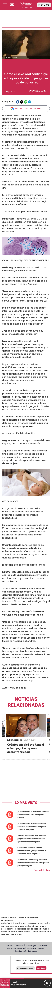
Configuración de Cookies (26, 951)
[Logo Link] (26, 5)
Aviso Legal (31, 945)
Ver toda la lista (42, 870)
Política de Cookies (35, 948)
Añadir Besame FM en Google (28, 109)
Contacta (9, 945)
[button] (5, 5)
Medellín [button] (15, 982)
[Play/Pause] (47, 983)
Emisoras (20, 945)
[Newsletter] (12, 5)
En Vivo (44, 5)
